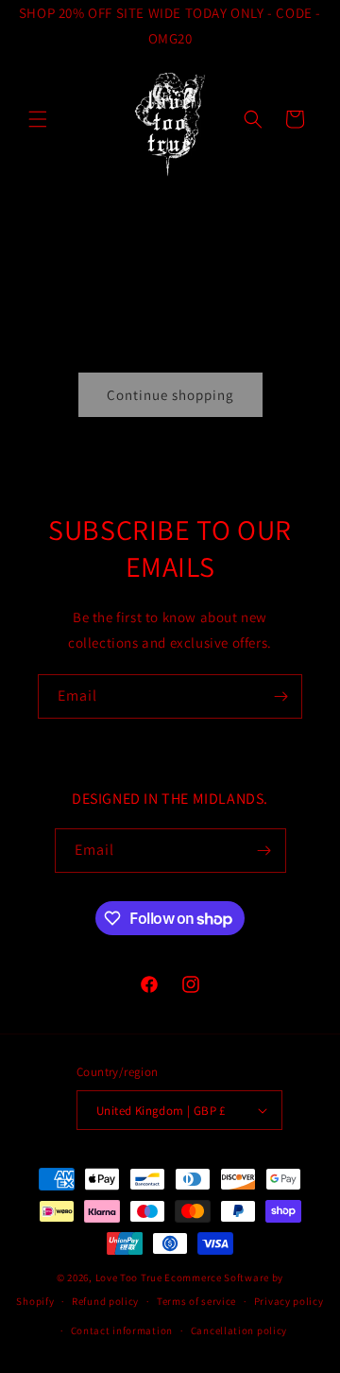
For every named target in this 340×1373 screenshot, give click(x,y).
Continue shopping (170, 395)
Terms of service (196, 1301)
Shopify (35, 1301)
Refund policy (105, 1301)
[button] (38, 119)
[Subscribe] (280, 696)
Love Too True (128, 1277)
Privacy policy (289, 1301)
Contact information (122, 1330)
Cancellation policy (239, 1330)
